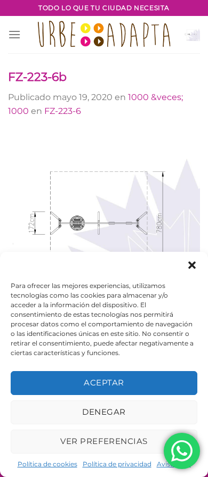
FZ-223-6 (62, 111)
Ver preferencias (103, 441)
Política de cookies (47, 464)
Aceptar (104, 382)
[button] (192, 265)
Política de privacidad (117, 464)
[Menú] (14, 34)
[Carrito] (191, 34)
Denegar (103, 412)
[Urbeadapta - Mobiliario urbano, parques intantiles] (104, 34)
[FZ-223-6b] (104, 226)
